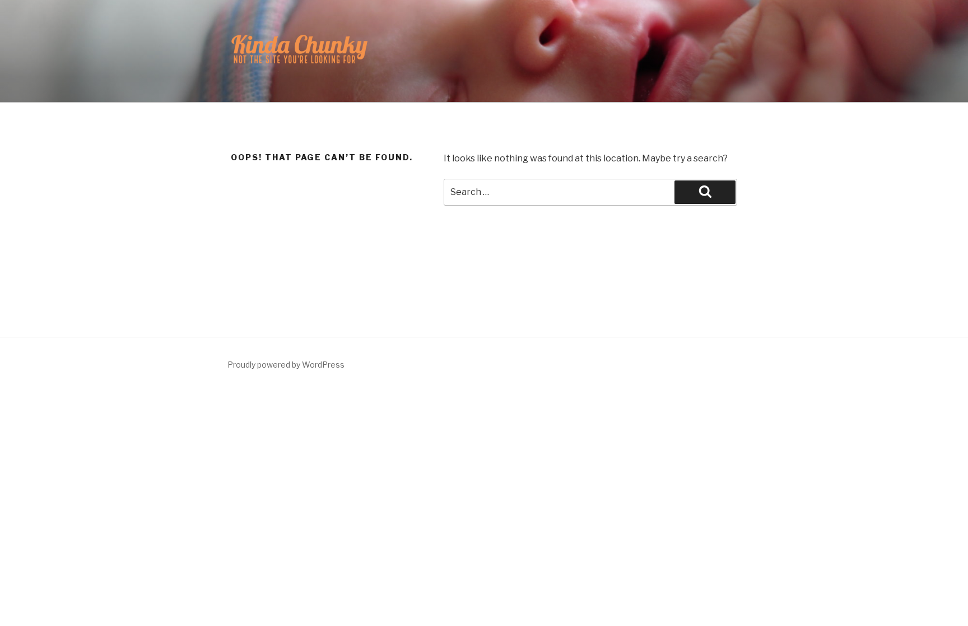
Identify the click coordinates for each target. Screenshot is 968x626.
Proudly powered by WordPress (286, 364)
